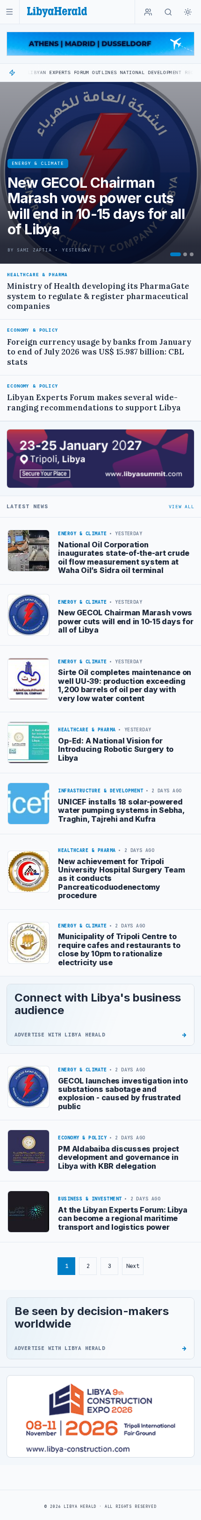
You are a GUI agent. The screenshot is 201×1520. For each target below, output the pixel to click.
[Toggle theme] (188, 12)
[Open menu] (9, 12)
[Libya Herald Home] (57, 12)
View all (181, 507)
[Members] (148, 12)
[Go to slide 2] (185, 254)
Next (132, 1265)
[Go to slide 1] (175, 254)
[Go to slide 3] (192, 254)
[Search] (168, 12)
